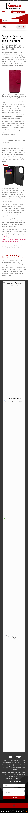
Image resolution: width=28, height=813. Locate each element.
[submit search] (21, 20)
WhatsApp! (7, 237)
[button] (4, 26)
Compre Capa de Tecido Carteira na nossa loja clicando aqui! (14, 240)
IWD (26, 812)
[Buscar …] (10, 20)
